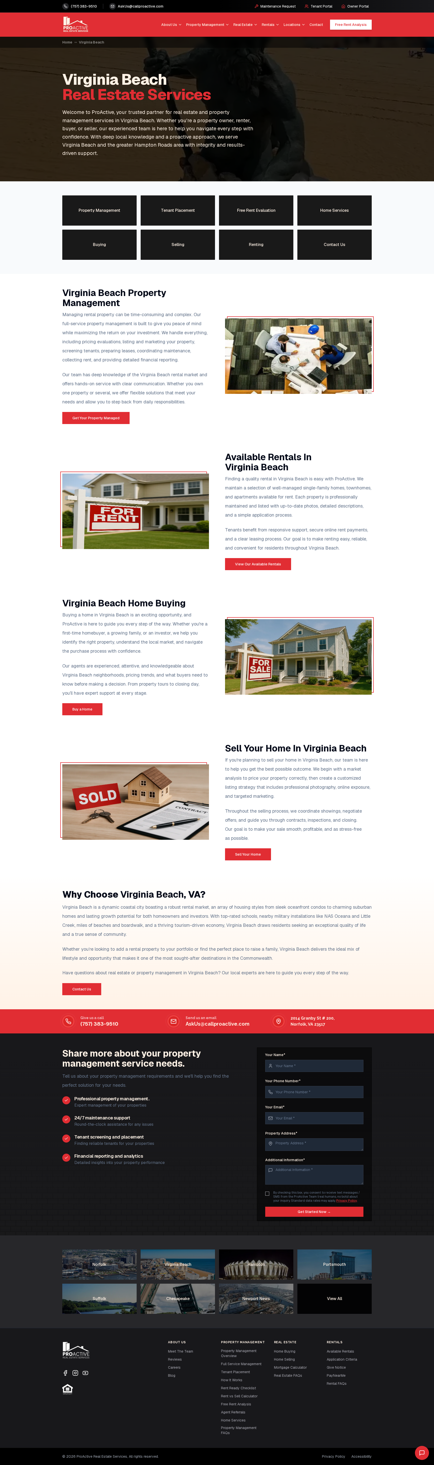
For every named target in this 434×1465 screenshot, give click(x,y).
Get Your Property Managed (96, 418)
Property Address (281, 1133)
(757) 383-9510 (99, 1024)
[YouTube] (85, 1373)
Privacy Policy (346, 1201)
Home (67, 42)
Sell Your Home (248, 854)
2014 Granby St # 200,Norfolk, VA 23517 (313, 1021)
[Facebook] (65, 1373)
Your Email (275, 1107)
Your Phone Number (283, 1081)
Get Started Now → (314, 1211)
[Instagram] (75, 1373)
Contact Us (81, 989)
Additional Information (285, 1160)
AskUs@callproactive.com (217, 1024)
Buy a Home (82, 709)
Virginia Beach (91, 42)
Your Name (275, 1055)
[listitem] (99, 210)
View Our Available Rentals (258, 564)
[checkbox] (267, 1194)
